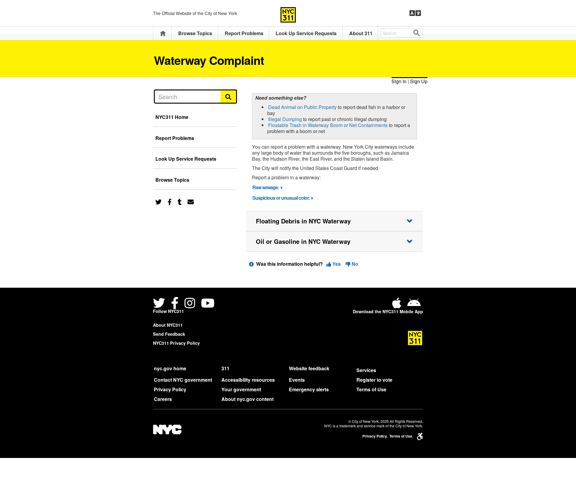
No (354, 263)
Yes (336, 263)
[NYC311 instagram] (189, 304)
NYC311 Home (171, 117)
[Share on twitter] (158, 201)
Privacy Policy (170, 389)
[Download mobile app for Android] (414, 305)
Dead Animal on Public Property (302, 107)
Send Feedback (169, 334)
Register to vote (374, 379)
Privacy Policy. (375, 436)
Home (163, 33)
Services (366, 370)
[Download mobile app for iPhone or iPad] (398, 305)
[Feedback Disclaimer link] (251, 263)
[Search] (228, 96)
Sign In (399, 81)
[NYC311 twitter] (160, 304)
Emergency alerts (309, 389)
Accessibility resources (248, 379)
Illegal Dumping (285, 119)
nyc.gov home (170, 368)
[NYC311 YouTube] (208, 304)
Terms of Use (371, 389)
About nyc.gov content (247, 399)
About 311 (361, 33)
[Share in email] (190, 201)
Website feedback (309, 368)
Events (297, 379)
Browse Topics (195, 33)
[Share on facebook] (169, 201)
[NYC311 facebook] (175, 304)
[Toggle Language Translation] (415, 13)
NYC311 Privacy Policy (176, 343)
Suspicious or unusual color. (280, 197)
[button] (334, 221)
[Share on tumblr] (179, 201)
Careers (163, 399)
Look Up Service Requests (306, 33)
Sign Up (419, 81)
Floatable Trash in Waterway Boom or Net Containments (328, 125)
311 (225, 368)
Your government (241, 389)
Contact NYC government (183, 379)
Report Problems (244, 33)
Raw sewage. (265, 187)
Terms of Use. (401, 436)
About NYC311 (168, 325)
